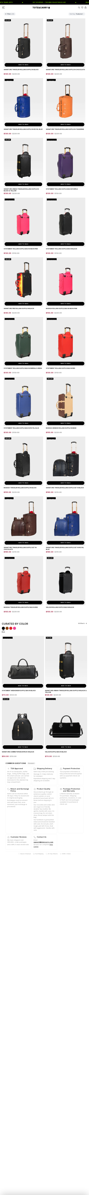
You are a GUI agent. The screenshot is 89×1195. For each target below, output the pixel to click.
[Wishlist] (82, 7)
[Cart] (85, 7)
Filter (10, 14)
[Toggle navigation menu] (3, 7)
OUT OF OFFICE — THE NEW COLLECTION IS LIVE (40, 2)
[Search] (79, 7)
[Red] (10, 628)
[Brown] (7, 628)
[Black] (3, 628)
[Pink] (14, 628)
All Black (81, 623)
